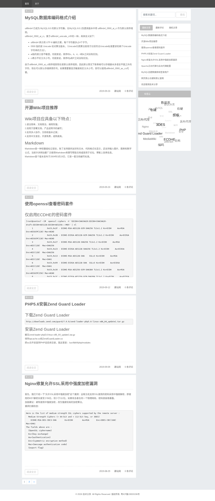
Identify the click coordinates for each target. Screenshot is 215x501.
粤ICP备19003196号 (130, 494)
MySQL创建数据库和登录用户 (155, 72)
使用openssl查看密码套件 (49, 204)
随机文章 (173, 27)
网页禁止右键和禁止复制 (152, 78)
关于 (37, 3)
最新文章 (146, 27)
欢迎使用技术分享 (149, 84)
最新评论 (160, 27)
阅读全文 (31, 92)
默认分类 (29, 11)
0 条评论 (129, 91)
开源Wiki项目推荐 (41, 108)
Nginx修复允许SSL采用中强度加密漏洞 (61, 383)
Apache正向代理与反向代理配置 (156, 66)
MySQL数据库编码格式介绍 (50, 17)
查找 (182, 14)
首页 (27, 3)
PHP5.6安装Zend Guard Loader (55, 304)
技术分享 (87, 494)
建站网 (117, 91)
